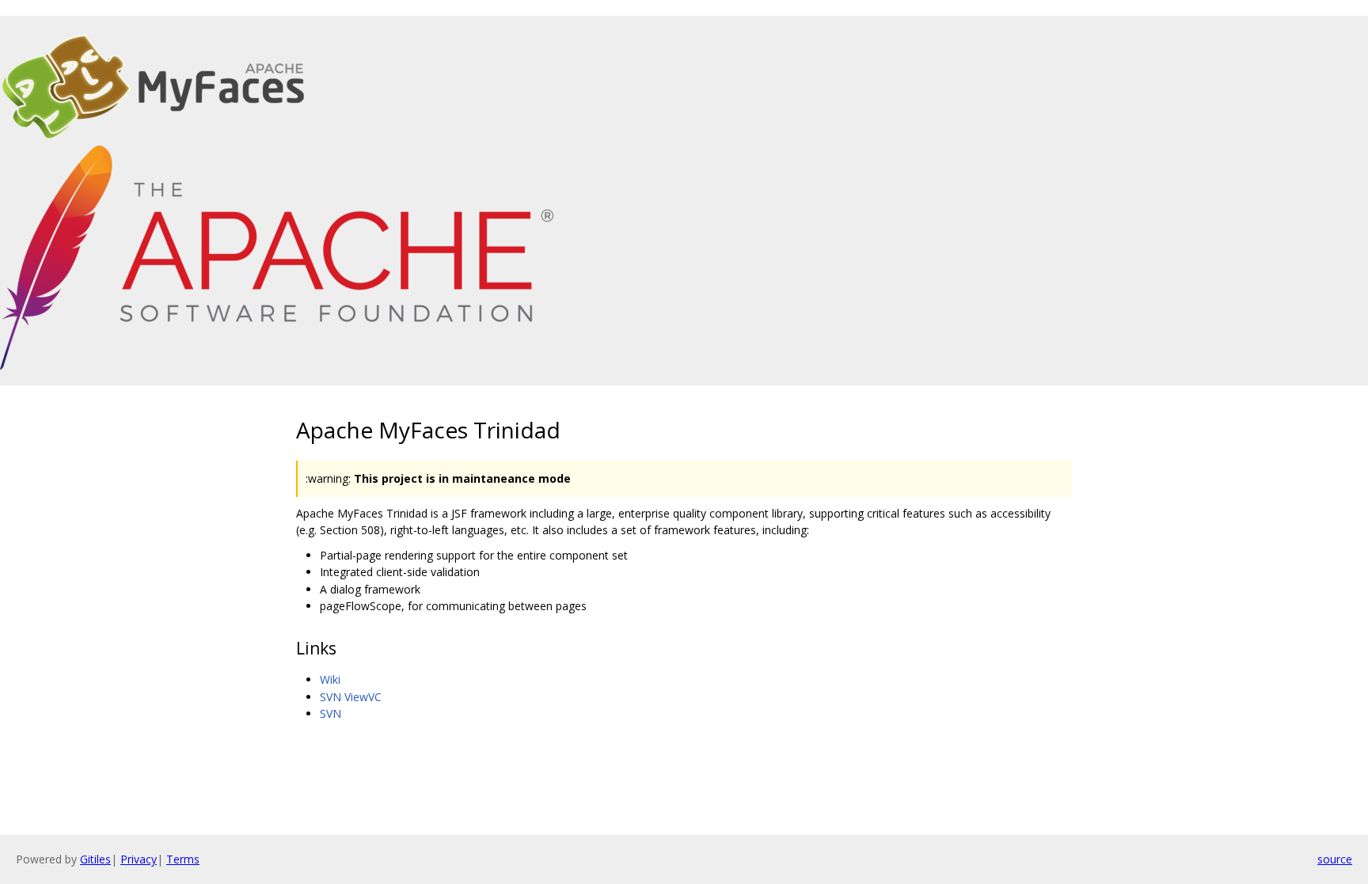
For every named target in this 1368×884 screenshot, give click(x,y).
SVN (330, 713)
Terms (183, 859)
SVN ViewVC (351, 696)
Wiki (330, 679)
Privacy (138, 859)
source (1334, 859)
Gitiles (95, 859)
